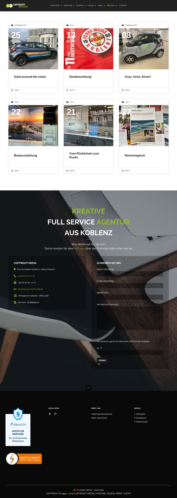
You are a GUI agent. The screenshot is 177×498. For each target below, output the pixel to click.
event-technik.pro (99, 418)
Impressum (141, 418)
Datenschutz (142, 422)
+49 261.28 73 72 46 (26, 276)
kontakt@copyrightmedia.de (30, 289)
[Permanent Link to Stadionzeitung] (88, 48)
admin (16, 90)
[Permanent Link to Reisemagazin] (144, 125)
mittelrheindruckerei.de (101, 414)
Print (25, 25)
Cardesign (19, 25)
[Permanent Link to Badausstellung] (33, 125)
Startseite (140, 414)
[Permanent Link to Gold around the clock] (33, 48)
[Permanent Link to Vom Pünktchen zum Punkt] (88, 125)
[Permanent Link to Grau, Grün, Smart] (144, 48)
